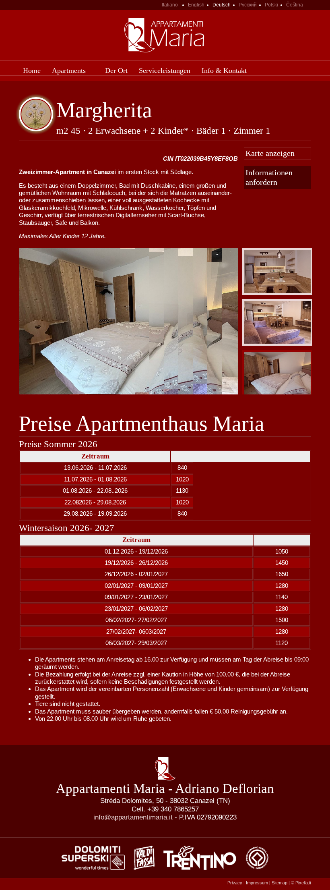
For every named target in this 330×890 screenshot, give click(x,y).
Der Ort (116, 70)
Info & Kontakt (224, 70)
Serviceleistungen (164, 70)
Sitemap (279, 882)
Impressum (257, 882)
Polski (271, 5)
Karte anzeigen (270, 153)
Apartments (69, 70)
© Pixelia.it (301, 882)
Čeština (294, 5)
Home (32, 70)
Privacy (234, 882)
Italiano (170, 5)
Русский (248, 5)
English (196, 5)
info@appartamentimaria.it (133, 817)
